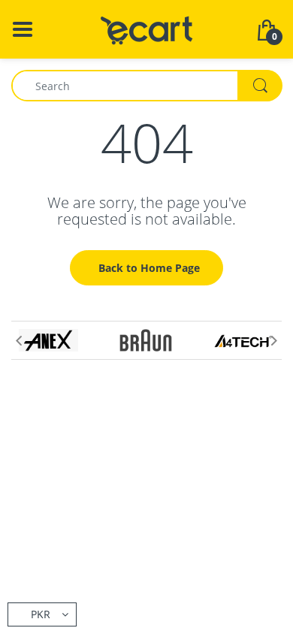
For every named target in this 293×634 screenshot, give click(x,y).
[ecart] (147, 28)
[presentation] (18, 340)
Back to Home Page (149, 268)
